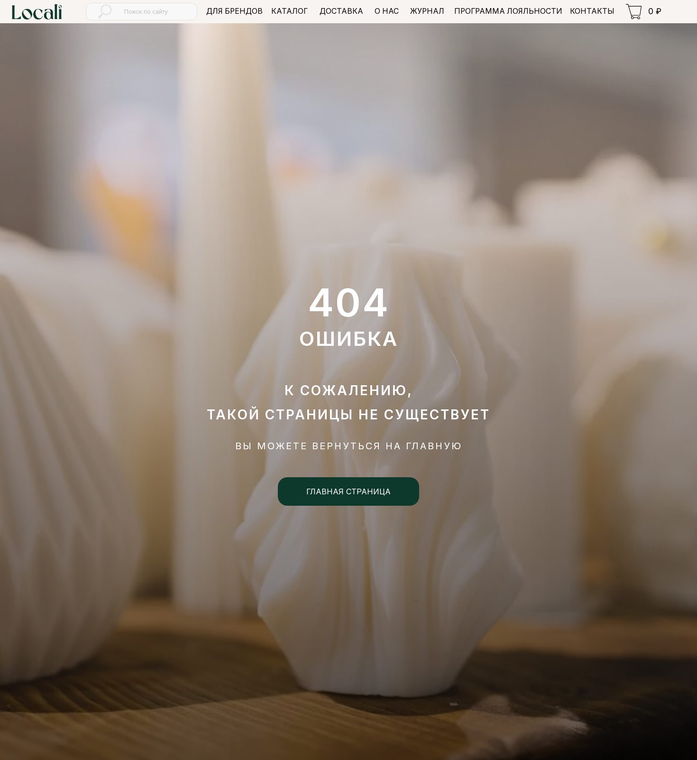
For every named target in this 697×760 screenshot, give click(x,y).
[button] (289, 12)
